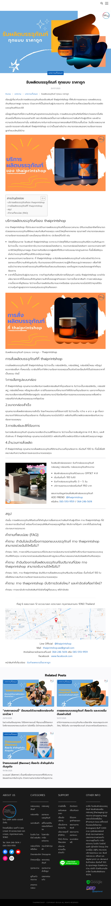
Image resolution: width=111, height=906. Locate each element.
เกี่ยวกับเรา (74, 810)
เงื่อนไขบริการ (61, 819)
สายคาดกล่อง (33, 886)
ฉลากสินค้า (34, 823)
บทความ (17, 94)
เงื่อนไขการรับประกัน (62, 826)
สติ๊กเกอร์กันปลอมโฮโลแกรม (47, 826)
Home (8, 94)
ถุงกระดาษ (34, 868)
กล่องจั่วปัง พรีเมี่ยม (35, 848)
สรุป (10, 209)
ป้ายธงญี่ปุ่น (35, 859)
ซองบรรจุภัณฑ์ (45, 861)
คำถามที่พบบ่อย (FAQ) (18, 212)
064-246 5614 (59, 652)
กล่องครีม (34, 814)
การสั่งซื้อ (62, 806)
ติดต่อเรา (73, 806)
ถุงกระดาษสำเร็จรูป (46, 870)
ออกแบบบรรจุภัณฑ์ (46, 816)
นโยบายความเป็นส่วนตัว (62, 849)
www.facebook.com (61, 656)
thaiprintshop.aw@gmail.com (58, 648)
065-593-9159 (66, 501)
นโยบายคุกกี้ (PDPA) (63, 833)
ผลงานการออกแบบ (74, 833)
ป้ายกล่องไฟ (35, 854)
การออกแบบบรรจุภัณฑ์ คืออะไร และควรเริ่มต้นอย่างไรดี (82, 712)
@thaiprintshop (74, 497)
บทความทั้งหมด (55, 73)
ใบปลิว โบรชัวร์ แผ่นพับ (35, 836)
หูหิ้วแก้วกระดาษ (33, 878)
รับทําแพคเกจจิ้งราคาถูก (38, 662)
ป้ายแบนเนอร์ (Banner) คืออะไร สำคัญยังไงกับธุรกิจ (28, 765)
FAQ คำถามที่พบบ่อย (63, 841)
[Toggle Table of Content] (42, 198)
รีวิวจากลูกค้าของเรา (75, 819)
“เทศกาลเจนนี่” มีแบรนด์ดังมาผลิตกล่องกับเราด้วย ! (28, 712)
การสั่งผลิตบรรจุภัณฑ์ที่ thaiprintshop (25, 205)
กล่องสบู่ (45, 806)
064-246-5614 (84, 501)
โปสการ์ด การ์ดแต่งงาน (45, 837)
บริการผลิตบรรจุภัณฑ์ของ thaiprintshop (26, 202)
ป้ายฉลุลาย (46, 854)
